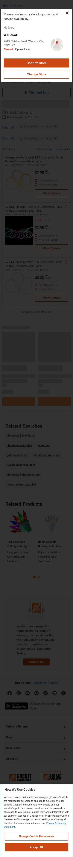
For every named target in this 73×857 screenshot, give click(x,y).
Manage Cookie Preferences (36, 836)
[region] (36, 820)
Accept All (36, 847)
